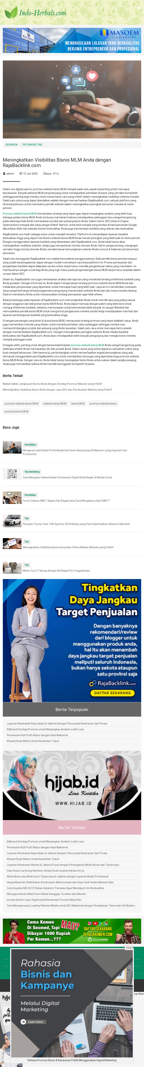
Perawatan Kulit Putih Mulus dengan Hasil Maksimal (37, 735)
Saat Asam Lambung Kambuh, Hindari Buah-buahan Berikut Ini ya (45, 870)
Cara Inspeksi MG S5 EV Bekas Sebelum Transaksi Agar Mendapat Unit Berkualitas (55, 888)
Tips (27, 518)
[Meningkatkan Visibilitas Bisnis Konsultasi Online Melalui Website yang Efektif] (12, 543)
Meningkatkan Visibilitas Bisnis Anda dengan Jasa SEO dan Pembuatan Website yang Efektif (57, 389)
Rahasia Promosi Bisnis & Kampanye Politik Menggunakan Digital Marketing (72, 1060)
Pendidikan (30, 444)
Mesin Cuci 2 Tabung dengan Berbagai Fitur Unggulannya (56, 570)
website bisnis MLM (54, 403)
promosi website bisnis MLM (87, 345)
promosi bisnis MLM (16, 411)
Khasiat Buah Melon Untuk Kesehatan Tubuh (33, 741)
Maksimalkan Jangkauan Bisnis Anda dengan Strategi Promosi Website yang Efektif (52, 383)
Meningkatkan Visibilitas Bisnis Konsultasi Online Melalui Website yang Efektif (68, 547)
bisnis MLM (78, 403)
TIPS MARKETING (32, 144)
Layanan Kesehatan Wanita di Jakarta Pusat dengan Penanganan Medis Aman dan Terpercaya (63, 864)
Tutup (129, 947)
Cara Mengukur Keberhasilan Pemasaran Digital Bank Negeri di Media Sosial (67, 477)
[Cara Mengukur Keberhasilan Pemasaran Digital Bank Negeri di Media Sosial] (12, 473)
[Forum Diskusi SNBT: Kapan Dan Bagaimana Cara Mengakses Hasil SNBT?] (12, 497)
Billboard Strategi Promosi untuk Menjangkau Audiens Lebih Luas (45, 729)
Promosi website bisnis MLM (19, 213)
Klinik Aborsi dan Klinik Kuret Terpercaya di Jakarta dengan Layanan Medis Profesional (57, 876)
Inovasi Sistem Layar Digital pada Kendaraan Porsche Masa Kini (44, 899)
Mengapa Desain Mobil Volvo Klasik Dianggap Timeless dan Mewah (46, 893)
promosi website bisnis (103, 403)
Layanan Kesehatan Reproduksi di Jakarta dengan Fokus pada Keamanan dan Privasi (57, 723)
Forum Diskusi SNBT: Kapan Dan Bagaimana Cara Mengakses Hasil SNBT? (66, 500)
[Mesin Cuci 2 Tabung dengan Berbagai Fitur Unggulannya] (12, 567)
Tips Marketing (32, 471)
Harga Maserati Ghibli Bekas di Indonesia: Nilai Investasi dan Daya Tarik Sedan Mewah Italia (60, 882)
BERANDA (12, 144)
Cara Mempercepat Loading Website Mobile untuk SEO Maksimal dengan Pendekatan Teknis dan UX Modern (71, 905)
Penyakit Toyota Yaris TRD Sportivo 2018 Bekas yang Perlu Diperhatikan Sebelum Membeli (76, 524)
